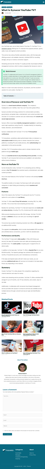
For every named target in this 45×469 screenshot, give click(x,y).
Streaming (9, 7)
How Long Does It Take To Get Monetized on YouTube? (31, 334)
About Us (32, 453)
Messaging (17, 454)
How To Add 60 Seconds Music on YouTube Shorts (10, 315)
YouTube (4, 7)
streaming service (6, 48)
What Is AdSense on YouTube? (9, 353)
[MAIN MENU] (43, 2)
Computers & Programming (21, 456)
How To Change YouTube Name (31, 315)
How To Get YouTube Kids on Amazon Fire (11, 334)
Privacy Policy (33, 454)
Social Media (18, 453)
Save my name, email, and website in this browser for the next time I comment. (22, 430)
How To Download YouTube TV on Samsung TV (31, 353)
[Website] (22, 426)
